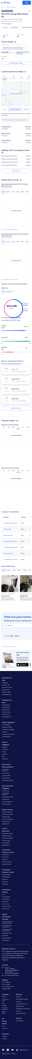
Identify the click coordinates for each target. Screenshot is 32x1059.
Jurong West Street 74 (11, 559)
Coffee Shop (5, 884)
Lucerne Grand (5, 773)
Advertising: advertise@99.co (12, 973)
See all (9, 23)
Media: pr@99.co (9, 971)
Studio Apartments (6, 694)
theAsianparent (19, 1020)
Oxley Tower (5, 935)
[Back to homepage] (7, 2)
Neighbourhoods (20, 1006)
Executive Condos (6, 692)
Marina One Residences (7, 819)
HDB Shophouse (6, 877)
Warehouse (4, 881)
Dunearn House (5, 778)
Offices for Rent (6, 854)
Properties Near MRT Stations (23, 1008)
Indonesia (4, 1038)
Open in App (27, 2)
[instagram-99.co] (8, 1050)
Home (2, 7)
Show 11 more (16, 408)
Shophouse (4, 859)
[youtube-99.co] (12, 1050)
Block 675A (15, 379)
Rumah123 (4, 1028)
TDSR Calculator (6, 840)
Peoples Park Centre (6, 933)
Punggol (4, 751)
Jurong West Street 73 (10, 523)
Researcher (18, 996)
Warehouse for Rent (6, 861)
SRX (3, 1026)
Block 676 (15, 399)
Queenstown (5, 759)
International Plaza (6, 938)
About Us (4, 996)
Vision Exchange (6, 897)
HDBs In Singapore (11, 7)
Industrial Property (6, 874)
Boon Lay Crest (8, 553)
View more (5, 823)
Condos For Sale (6, 685)
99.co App (18, 1011)
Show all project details (16, 63)
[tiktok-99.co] (17, 1050)
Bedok (3, 756)
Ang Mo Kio (4, 754)
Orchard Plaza (5, 940)
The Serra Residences (7, 801)
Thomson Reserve (6, 775)
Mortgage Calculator (7, 835)
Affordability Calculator (7, 833)
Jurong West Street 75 (10, 547)
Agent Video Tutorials (21, 1013)
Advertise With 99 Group (22, 1004)
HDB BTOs (4, 731)
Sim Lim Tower (5, 904)
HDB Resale (5, 682)
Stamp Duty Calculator (7, 838)
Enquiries (7, 967)
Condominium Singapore (8, 729)
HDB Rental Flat (6, 705)
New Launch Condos (7, 687)
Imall (3, 894)
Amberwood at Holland (7, 780)
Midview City (5, 901)
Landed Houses (5, 689)
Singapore (4, 1036)
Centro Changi (5, 908)
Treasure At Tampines (7, 812)
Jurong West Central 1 (10, 541)
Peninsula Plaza (6, 899)
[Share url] (29, 11)
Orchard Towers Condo (7, 814)
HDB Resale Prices (6, 736)
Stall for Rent (5, 857)
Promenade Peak (6, 821)
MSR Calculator (6, 842)
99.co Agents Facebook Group (12, 975)
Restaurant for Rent (6, 864)
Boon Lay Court (8, 535)
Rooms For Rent (6, 714)
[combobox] (16, 119)
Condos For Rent (6, 707)
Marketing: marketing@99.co (12, 970)
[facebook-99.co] (3, 1050)
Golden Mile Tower (6, 906)
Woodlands (4, 747)
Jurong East (5, 749)
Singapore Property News (8, 734)
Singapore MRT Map (7, 727)
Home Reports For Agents (22, 999)
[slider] (25, 330)
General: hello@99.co (10, 968)
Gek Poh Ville (7, 529)
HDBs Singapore (6, 724)
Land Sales (18, 1001)
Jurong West (5, 52)
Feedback (4, 1005)
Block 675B (15, 389)
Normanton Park (6, 816)
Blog (3, 1003)
